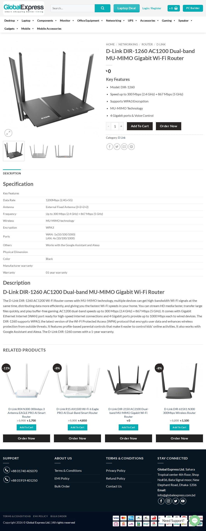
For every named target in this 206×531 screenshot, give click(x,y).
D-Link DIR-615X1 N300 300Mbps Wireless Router (179, 410)
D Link (161, 44)
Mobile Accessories (49, 28)
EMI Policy (62, 478)
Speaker (183, 20)
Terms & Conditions (68, 470)
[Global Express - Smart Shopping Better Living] (23, 8)
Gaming (167, 20)
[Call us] (6, 470)
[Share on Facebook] (109, 146)
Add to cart (140, 126)
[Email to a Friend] (124, 146)
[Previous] (10, 89)
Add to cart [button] (26, 427)
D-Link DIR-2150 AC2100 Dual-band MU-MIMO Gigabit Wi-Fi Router (128, 412)
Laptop (26, 20)
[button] (151, 8)
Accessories (147, 20)
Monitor (65, 20)
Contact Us (114, 486)
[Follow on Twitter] (175, 501)
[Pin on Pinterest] (131, 146)
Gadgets (9, 28)
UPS (130, 20)
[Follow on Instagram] (168, 501)
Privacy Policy (115, 470)
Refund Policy (115, 478)
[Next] (93, 89)
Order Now (168, 126)
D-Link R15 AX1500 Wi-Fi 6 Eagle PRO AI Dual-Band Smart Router (78, 410)
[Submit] (102, 8)
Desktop (9, 20)
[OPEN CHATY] (194, 520)
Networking (113, 20)
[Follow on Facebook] (161, 501)
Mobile (25, 28)
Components (45, 20)
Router (147, 44)
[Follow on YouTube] (183, 501)
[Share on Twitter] (117, 146)
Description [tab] (12, 173)
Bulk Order (62, 486)
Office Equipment (88, 20)
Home (110, 44)
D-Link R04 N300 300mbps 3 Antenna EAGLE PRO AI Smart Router (26, 412)
